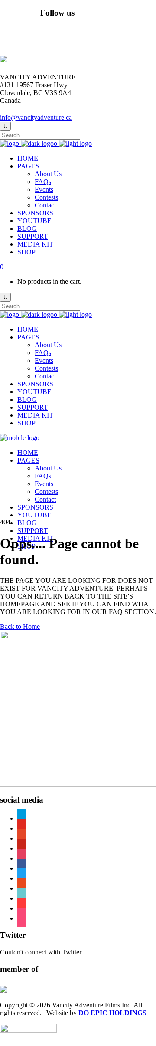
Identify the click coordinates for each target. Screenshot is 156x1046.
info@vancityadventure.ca (36, 117)
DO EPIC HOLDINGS (112, 1012)
